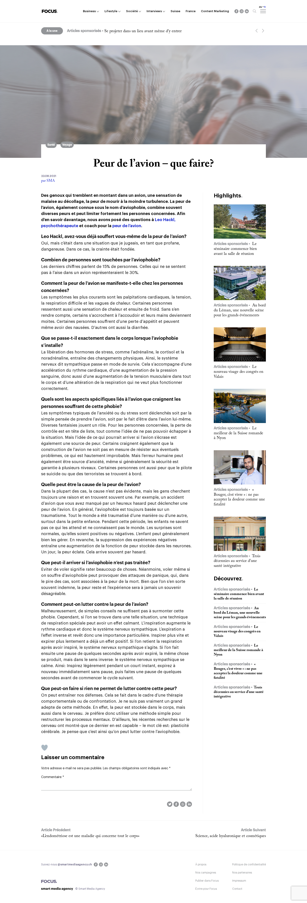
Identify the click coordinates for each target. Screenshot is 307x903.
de (260, 7)
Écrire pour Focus (206, 888)
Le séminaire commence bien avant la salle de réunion (149, 31)
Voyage (67, 144)
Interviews (154, 11)
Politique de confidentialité (249, 864)
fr (265, 7)
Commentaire (52, 777)
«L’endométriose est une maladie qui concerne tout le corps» (90, 836)
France (191, 11)
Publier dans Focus (207, 880)
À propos (200, 864)
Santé (51, 144)
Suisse (175, 11)
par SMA (48, 181)
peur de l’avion (126, 226)
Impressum (239, 880)
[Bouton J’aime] (44, 747)
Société (132, 11)
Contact (237, 888)
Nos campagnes (205, 872)
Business (89, 11)
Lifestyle (111, 11)
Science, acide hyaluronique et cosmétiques (230, 836)
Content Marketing (215, 11)
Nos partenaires (242, 872)
